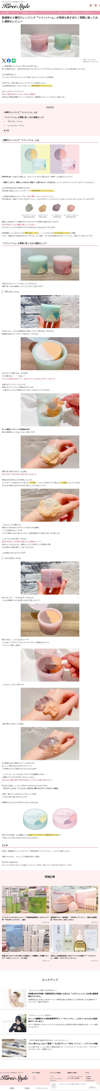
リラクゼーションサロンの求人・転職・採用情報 (74, 1077)
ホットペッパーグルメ (56, 1078)
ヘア (34, 1076)
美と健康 (5, 13)
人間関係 (88, 1078)
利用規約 (27, 1088)
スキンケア (16, 13)
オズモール (53, 1080)
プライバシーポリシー (42, 1088)
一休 (51, 1076)
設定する (92, 1087)
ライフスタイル (90, 1080)
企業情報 (12, 1088)
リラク (34, 1078)
